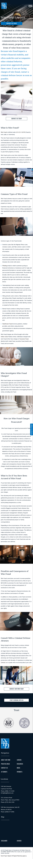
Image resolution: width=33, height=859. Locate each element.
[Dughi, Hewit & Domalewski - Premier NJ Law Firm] (4, 6)
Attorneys (4, 772)
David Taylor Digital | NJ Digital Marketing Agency (14, 856)
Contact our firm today (16, 689)
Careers (19, 760)
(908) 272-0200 (9, 791)
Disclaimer (4, 841)
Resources (20, 764)
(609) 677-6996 (9, 812)
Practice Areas (5, 764)
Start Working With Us (16, 700)
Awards (19, 841)
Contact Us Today (11, 23)
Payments (19, 772)
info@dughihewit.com (7, 793)
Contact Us (4, 768)
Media (18, 768)
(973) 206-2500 (9, 802)
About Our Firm (5, 760)
